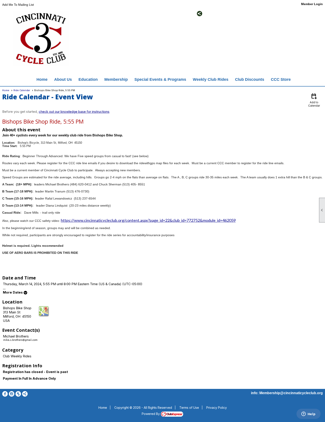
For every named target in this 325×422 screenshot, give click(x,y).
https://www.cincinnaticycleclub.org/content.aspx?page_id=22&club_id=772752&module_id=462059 (148, 220)
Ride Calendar (21, 90)
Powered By (151, 414)
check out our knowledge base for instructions (74, 111)
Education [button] (88, 79)
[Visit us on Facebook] (86, 13)
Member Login (312, 4)
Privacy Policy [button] (216, 407)
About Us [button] (63, 79)
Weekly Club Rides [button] (210, 79)
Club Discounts (249, 79)
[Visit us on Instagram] (93, 13)
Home (42, 79)
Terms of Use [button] (189, 407)
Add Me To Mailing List (18, 4)
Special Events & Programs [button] (160, 79)
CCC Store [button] (281, 79)
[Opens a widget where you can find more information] (308, 414)
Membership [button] (116, 79)
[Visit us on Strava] (99, 13)
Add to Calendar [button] (314, 99)
